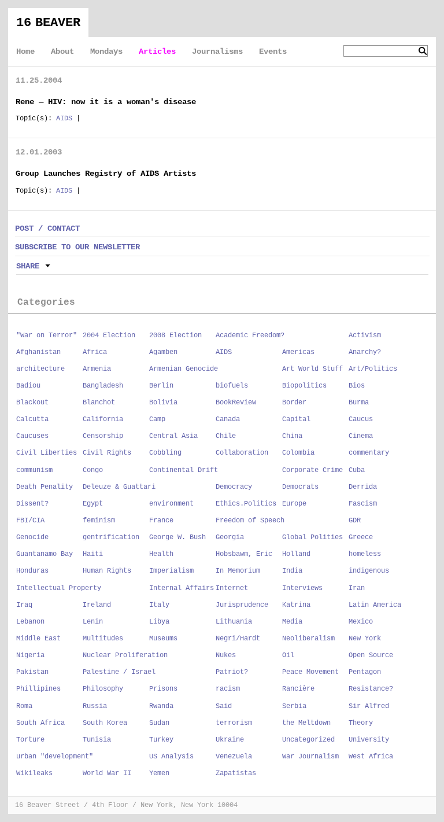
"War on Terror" (46, 335)
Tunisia (97, 740)
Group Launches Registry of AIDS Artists (106, 173)
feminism (99, 521)
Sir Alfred (369, 706)
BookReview (236, 403)
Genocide (32, 537)
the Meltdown (306, 723)
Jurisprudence (242, 605)
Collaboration (242, 453)
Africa (95, 352)
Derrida (363, 487)
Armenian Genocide (183, 369)
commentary (369, 453)
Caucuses (32, 436)
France (161, 521)
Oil (288, 655)
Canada (228, 419)
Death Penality (44, 487)
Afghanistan (38, 352)
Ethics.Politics (246, 504)
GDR (355, 521)
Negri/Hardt (238, 639)
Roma (24, 706)
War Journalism (310, 757)
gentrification (111, 537)
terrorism (234, 723)
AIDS (64, 119)
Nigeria (30, 655)
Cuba (357, 470)
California (103, 419)
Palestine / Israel (119, 672)
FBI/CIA (30, 521)
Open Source (371, 655)
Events (273, 51)
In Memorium (238, 571)
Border (294, 403)
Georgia (230, 537)
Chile (226, 436)
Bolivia (163, 403)
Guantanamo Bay (44, 554)
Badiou (28, 386)
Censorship (103, 436)
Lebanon (30, 622)
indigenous (369, 571)
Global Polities (312, 537)
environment (171, 504)
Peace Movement (310, 672)
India (292, 571)
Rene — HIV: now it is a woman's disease (106, 101)
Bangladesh (103, 386)
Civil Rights (107, 453)
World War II (107, 773)
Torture (30, 740)
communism (34, 470)
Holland (296, 554)
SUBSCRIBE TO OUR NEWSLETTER (77, 247)
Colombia (298, 453)
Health (161, 554)
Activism (365, 335)
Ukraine (230, 740)
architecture (40, 369)
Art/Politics (373, 369)
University (369, 740)
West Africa (371, 757)
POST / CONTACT (47, 228)
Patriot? (232, 672)
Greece (361, 537)
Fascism (363, 504)
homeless (365, 554)
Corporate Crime (312, 470)
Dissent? (32, 504)
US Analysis (171, 757)
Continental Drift (183, 470)
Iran (357, 588)
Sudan (159, 723)
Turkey (161, 740)
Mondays (106, 51)
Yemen (159, 773)
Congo (93, 470)
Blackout (32, 403)
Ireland (97, 605)
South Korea (105, 723)
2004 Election (109, 335)
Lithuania (234, 622)
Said (224, 706)
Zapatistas (236, 773)
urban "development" (54, 757)
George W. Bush (177, 537)
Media (292, 622)
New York (365, 639)
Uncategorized (308, 740)
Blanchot (99, 403)
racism (228, 689)
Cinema (361, 436)
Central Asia (173, 436)
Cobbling (165, 453)
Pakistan (32, 672)
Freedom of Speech (250, 521)
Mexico (361, 622)
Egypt (93, 504)
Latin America (375, 605)
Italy (159, 605)
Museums (163, 639)
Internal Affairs (181, 588)
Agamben (163, 352)
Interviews (302, 588)
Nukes (226, 655)
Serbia (294, 706)
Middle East (38, 639)
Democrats (300, 487)
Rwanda (161, 706)
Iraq (24, 605)
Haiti (93, 554)
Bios (357, 386)
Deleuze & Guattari (119, 487)
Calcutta (32, 419)
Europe (294, 504)
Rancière (298, 689)
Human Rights (107, 571)
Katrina (296, 605)
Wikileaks (34, 773)
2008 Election (175, 335)
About (62, 51)
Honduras (32, 571)
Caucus (361, 419)
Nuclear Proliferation (125, 655)
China (292, 436)
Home (25, 51)
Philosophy (103, 689)
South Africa (40, 723)
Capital (296, 419)
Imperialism (171, 571)
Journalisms (217, 51)
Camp (157, 419)
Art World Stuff (312, 369)
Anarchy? (365, 352)
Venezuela (234, 757)
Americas (298, 352)
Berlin (161, 386)
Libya (159, 622)
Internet (232, 588)
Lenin (93, 622)
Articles (157, 51)
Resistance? (371, 689)
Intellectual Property (58, 588)
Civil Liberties (46, 453)
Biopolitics (304, 386)
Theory (361, 723)
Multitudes (103, 639)
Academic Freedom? (250, 335)
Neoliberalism (308, 639)
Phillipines (38, 689)
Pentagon (365, 672)
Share (27, 266)
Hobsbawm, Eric (244, 554)
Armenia (97, 369)
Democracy (234, 487)
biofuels (232, 386)
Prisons (163, 689)
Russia (95, 706)
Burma (359, 403)
